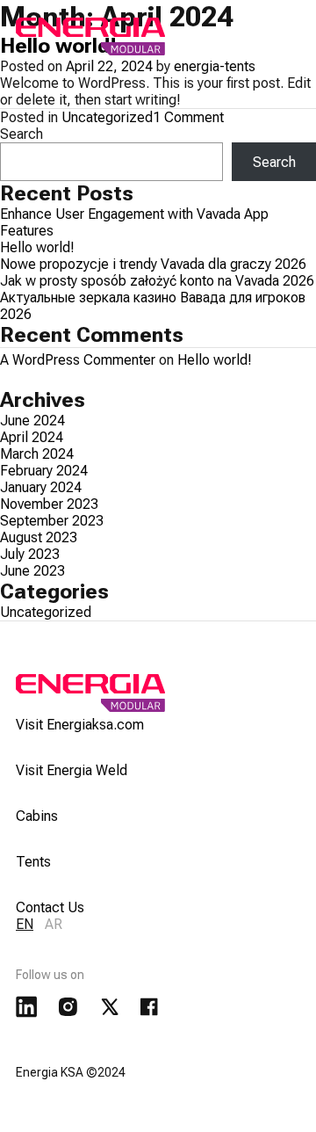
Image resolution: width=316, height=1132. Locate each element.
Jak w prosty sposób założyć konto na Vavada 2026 (157, 280)
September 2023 (52, 520)
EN (24, 924)
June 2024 (32, 420)
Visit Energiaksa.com (80, 724)
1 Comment (188, 117)
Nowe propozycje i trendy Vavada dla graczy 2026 (153, 264)
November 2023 (49, 504)
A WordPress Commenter (77, 360)
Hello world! (37, 247)
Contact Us (50, 907)
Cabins (37, 816)
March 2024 (37, 454)
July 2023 (30, 554)
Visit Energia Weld (71, 770)
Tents (33, 861)
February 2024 (44, 470)
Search (21, 134)
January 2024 (41, 487)
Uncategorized (107, 117)
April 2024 (31, 437)
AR (53, 924)
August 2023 (38, 537)
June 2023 (32, 570)
